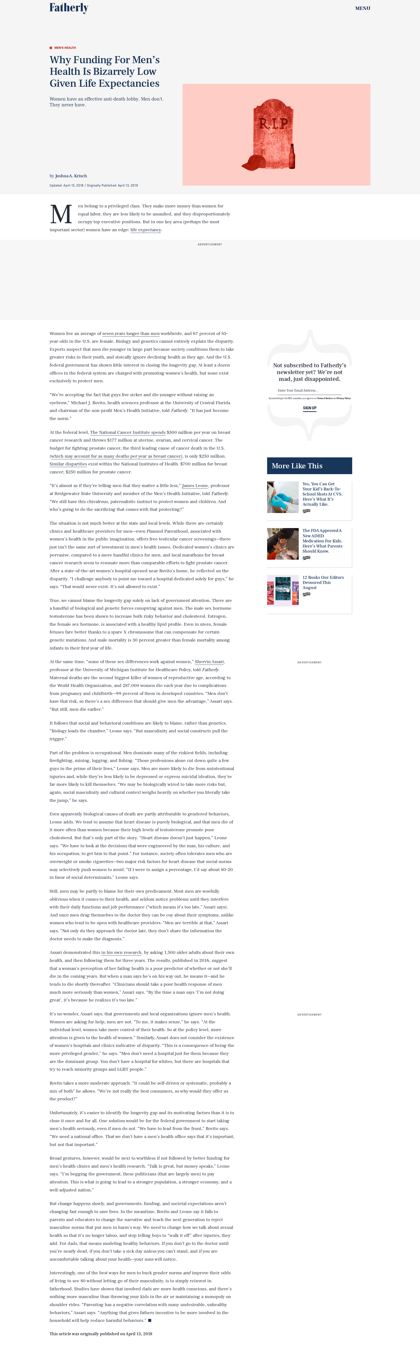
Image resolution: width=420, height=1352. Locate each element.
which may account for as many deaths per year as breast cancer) (116, 456)
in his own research (121, 952)
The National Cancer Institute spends (128, 432)
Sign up (309, 407)
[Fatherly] (69, 8)
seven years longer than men (131, 333)
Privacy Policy (344, 398)
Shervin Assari (209, 662)
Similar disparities (68, 464)
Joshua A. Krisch (71, 176)
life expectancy (146, 230)
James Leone (195, 485)
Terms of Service (324, 398)
